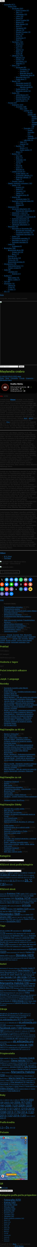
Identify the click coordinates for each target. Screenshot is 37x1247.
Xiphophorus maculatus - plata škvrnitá (17, 789)
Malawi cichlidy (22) (34, 118)
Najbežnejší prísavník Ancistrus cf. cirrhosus (19, 822)
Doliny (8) (19, 54)
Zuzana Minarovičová (8, 1003)
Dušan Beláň (7, 1061)
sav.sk (31, 1038)
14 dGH (31, 873)
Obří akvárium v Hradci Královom (15, 795)
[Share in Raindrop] (30, 580)
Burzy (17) (15, 254)
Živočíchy (16, 635)
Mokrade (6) (20, 170)
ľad (4, 921)
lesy (3, 901)
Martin (25, 901)
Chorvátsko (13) (21, 61)
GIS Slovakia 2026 (10, 725)
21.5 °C (15, 877)
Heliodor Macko (7, 1065)
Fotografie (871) (9, 5)
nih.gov (25, 1034)
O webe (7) (11, 289)
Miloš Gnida (10, 1080)
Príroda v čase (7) (18, 181)
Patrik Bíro (30, 1082)
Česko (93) (15, 93)
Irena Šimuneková (8, 973)
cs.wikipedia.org (10, 1019)
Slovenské (7, 1235)
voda (25, 917)
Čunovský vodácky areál (12, 833)
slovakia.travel (13, 1045)
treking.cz (4, 1047)
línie (9, 901)
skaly (25, 418)
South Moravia (18, 958)
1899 (20, 875)
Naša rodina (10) (13, 278)
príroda (15, 639)
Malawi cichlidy (22, 637)
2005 (9, 1102)
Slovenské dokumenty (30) (21, 209)
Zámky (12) (20, 193)
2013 (14, 1112)
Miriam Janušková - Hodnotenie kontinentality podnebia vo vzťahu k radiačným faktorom (19, 755)
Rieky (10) (19, 52)
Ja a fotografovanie (10, 818)
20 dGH (8, 877)
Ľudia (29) (11, 244)
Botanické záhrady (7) (23, 177)
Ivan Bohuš (20, 972)
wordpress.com (5, 1049)
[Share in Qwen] (7, 594)
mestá (32, 901)
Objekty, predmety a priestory (14, 1218)
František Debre (13, 1063)
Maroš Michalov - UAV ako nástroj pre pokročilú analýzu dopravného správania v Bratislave (20, 770)
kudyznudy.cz (6, 1035)
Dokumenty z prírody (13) (20, 215)
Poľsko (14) (20, 60)
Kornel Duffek (10, 980)
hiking (33, 944)
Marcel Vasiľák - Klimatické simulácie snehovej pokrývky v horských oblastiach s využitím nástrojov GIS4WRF (20, 765)
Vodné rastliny (9, 825)
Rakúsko (11, 909)
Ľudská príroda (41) (18, 172)
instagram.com (25, 1033)
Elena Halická (25, 970)
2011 (21, 1109)
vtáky (30, 917)
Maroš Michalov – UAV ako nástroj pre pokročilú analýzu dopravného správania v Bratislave (20, 698)
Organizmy (32, 637)
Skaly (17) (19, 158)
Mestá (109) (16, 81)
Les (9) (18, 164)
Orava (22, 952)
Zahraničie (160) (17, 56)
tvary (28, 642)
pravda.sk (12, 1038)
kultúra (34, 898)
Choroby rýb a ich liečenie (13, 812)
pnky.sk (3, 1038)
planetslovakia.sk (30, 1036)
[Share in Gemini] (11, 589)
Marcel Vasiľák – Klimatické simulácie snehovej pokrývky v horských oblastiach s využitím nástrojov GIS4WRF (20, 706)
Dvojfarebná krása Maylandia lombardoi (17, 616)
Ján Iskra (14, 1069)
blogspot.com (15, 1015)
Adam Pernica (15, 1058)
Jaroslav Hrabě (16, 1067)
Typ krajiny (9, 1214)
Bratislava (13, 894)
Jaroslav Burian (4, 1067)
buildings (9, 938)
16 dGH (14, 875)
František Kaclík (23, 1063)
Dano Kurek (3, 970)
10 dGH (3, 873)
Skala (2, 295)
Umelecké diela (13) (23, 199)
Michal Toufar (29, 988)
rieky (5, 911)
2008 (2, 600)
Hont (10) (19, 36)
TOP (6, 1233)
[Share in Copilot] (2, 594)
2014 (27, 1112)
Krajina (10, 1202)
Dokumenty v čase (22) (20, 213)
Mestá (7, 1224)
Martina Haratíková (15, 986)
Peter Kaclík (24, 995)
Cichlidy (2, 637)
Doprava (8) (20, 205)
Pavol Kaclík (5, 1084)
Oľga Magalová (15, 995)
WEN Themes (19, 1246)
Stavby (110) (16, 185)
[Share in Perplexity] (21, 589)
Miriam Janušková (20, 1080)
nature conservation (13, 952)
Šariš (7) (19, 40)
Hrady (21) (19, 189)
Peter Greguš (26, 1084)
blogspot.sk (25, 1015)
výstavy (15, 919)
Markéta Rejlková (19, 1076)
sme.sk (26, 1045)
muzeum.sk (17, 1034)
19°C (25, 875)
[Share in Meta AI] (11, 594)
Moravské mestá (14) (23, 91)
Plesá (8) (19, 166)
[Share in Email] (26, 580)
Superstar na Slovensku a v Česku (15, 831)
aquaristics (11, 933)
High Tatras (24, 944)
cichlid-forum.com (17, 1017)
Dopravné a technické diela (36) (23, 201)
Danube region (14, 942)
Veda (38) (7, 270)
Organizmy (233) (17, 105)
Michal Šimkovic (13, 990)
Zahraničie (9, 1216)
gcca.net (18, 1031)
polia (19, 905)
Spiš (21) (19, 26)
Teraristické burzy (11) (15, 266)
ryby (19, 639)
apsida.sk (5, 1015)
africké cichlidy (11, 640)
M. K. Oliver (8, 556)
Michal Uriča (4, 990)
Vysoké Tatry (6, 919)
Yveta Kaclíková (13, 1091)
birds (26, 936)
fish (4, 944)
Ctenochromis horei (10, 631)
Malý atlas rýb (9, 811)
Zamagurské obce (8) (27, 75)
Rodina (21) (8, 276)
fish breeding (14, 944)
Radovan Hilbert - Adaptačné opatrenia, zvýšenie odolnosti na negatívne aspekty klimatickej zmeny (18, 741)
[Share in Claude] (30, 584)
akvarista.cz (16, 1013)
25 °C (13, 880)
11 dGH (10, 873)
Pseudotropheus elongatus (13, 607)
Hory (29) (19, 156)
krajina (23, 898)
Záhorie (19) (20, 30)
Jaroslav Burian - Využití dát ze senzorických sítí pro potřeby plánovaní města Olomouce (19, 759)
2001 (12, 1100)
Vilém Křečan (20, 1001)
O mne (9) (11, 287)
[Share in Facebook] (11, 580)
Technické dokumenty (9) (20, 219)
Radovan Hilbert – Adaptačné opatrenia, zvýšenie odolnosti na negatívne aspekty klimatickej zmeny (18, 721)
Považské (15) (25, 69)
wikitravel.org (25, 1047)
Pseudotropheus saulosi (12, 629)
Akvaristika (28, 635)
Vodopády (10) (21, 160)
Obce (7, 1220)
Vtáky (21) (23, 142)
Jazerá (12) (20, 50)
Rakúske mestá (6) (26, 87)
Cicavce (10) (24, 144)
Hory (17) (19, 48)
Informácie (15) (9, 284)
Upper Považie (12, 960)
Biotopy (7, 1227)
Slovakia (25, 955)
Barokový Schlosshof (11, 695)
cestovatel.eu (4, 1017)
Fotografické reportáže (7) (21, 238)
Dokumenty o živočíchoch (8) (26, 217)
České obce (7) (21, 79)
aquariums (21, 933)
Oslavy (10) (16, 236)
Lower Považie (27, 946)
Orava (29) (19, 18)
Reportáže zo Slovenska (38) (22, 229)
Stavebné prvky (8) (22, 195)
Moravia (3, 949)
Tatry (19, 917)
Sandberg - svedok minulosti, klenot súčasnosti (20, 797)
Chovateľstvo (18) (10, 264)
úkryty (31, 418)
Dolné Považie (16, 896)
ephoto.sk (21, 1025)
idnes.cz (7, 1033)
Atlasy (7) (19, 152)
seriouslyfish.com (6, 1042)
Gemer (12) (19, 34)
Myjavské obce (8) (26, 73)
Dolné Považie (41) (22, 10)
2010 (7, 1109)
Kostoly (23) (20, 187)
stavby (29, 914)
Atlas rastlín (8, 785)
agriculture (17, 931)
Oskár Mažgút (20, 993)
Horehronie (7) (21, 38)
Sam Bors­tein (14, 999)
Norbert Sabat (30, 1080)
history (3, 946)
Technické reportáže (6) (20, 242)
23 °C (20, 877)
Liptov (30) (19, 16)
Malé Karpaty (17, 901)
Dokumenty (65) (13, 207)
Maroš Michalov (29, 1076)
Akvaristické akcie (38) (16, 250)
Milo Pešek (29, 1078)
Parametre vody (9, 850)
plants (4, 956)
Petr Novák (3, 997)
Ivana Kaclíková (20, 1065)
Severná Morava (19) (23, 97)
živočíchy (25, 639)
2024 (33, 1116)
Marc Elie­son (26, 979)
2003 (24, 1100)
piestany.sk (19, 1036)
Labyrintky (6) (28, 140)
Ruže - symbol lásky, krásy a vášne (16, 738)
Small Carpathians (6, 958)
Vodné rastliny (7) (26, 150)
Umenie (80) (16, 197)
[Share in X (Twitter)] (2, 580)
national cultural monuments (20, 949)
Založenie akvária (10, 820)
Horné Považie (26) (22, 20)
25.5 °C (21, 881)
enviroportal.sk (11, 1025)
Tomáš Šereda (6, 1001)
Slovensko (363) (17, 8)
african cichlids (6, 931)
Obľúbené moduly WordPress (14, 800)
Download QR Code (6, 1190)
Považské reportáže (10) (24, 232)
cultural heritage (21, 940)
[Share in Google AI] (7, 589)
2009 (25, 1105)
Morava (3, 903)
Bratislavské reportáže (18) (25, 230)
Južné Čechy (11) (22, 101)
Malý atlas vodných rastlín (13, 852)
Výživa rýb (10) (13, 260)
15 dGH (5, 875)
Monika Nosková (9, 993)
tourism (4, 960)
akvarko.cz (27, 1013)
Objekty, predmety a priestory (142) (20, 183)
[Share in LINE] (11, 584)
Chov (8, 422)
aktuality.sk (5, 1013)
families (32, 942)
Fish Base (7, 558)
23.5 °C (27, 877)
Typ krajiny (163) (17, 42)
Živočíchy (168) (21, 107)
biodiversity (8, 936)
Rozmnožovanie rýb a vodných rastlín (17, 827)
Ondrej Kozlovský (5, 1082)
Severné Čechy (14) (22, 99)
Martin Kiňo (7, 988)
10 (14, 1128)
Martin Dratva (4, 1078)
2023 (29, 1116)
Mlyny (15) (19, 203)
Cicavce (6, 837)
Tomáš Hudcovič (26, 999)
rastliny (23, 909)
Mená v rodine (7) (14, 280)
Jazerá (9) (19, 162)
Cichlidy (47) (28, 111)
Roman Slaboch (26, 997)
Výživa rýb (7, 829)
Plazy (6, 835)
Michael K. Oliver (19, 988)
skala (19, 376)
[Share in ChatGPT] (2, 589)
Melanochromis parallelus (13, 615)
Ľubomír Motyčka (23, 1003)
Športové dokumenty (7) (20, 223)
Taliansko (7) (20, 63)
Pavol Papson (16, 1084)
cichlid (26, 938)
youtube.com (16, 1049)
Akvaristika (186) (10, 248)
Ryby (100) (23, 109)
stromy (5, 917)
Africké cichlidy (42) (32, 114)
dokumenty (4, 896)
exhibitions (24, 942)
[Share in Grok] (16, 589)
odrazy (19, 903)
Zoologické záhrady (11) (24, 175)
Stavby (7, 1222)
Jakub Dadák (32, 1065)
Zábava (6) (11, 285)
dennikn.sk (4, 1022)
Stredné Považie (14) (23, 32)
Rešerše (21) (16, 274)
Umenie (6, 1237)
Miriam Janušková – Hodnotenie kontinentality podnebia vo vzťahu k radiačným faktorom (20, 711)
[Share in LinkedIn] (7, 580)
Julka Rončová (28, 975)
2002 (17, 1100)
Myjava (9, 949)
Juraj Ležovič (7, 1069)
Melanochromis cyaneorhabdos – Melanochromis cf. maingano (15, 627)
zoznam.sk (26, 1049)
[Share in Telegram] (16, 580)
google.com (25, 1031)
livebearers (17, 946)
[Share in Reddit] (2, 584)
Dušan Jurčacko (12, 970)
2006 (20, 1102)
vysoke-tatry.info (14, 1047)
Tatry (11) (19, 12)
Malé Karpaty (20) (22, 24)
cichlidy (2, 640)
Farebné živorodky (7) (32, 137)
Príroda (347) (12, 103)
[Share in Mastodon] (16, 584)
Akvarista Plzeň (9, 791)
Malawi (12, 400)
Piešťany (29, 903)
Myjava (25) (20, 22)
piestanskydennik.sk (8, 1036)
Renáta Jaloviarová (13, 997)
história (26, 896)
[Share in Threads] (21, 584)
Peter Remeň (32, 995)
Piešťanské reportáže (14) (25, 234)
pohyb (13, 905)
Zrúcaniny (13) (21, 191)
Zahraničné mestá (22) (23, 85)
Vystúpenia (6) (17, 246)
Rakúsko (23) (20, 58)
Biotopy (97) (16, 154)
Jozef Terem (15, 975)
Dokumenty (6, 1240)
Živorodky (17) (29, 128)
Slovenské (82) (21, 67)
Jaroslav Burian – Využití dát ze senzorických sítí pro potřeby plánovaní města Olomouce (19, 702)
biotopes (18, 936)
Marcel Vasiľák (6, 1072)
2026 (3, 1118)
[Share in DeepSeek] (26, 589)
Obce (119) (16, 65)
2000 (7, 1100)
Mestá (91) (19, 44)
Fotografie (3, 639)
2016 (19, 1115)
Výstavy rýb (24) (17, 252)
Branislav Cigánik (28, 968)
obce (11, 903)
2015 (6, 1115)
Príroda (9, 635)
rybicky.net (23, 1039)
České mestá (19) (22, 89)
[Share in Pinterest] (26, 584)
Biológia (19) (12, 256)
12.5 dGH (24, 873)
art (28, 933)
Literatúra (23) (13, 272)
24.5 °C (6, 881)
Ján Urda (24, 977)
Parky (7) (19, 179)
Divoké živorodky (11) (31, 132)
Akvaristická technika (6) (16, 262)
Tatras (32, 958)
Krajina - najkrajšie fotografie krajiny (16, 842)
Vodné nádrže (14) (22, 173)
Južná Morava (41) (22, 95)
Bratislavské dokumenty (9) (25, 211)
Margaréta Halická (14, 983)
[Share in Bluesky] (7, 584)
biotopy (3, 894)
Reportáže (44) (13, 227)
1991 (2, 1100)
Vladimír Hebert (24, 1089)
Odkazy (3, 553)
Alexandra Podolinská (15, 968)
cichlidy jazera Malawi (24, 640)
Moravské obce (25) (23, 77)
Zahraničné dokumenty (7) (21, 225)
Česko (28, 919)
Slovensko (10, 914)
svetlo (14, 917)
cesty (25, 894)
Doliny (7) (19, 168)
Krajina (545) (12, 6)
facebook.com (11, 1028)
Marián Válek (10, 1076)
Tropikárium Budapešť (11, 782)
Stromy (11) (24, 148)
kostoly (9, 898)
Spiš (23, 914)
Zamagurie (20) (21, 28)
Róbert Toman (5, 999)
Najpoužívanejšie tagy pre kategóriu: (12, 869)
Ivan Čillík (28, 972)
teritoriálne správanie (18, 642)
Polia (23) (19, 46)
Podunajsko (5, 905)
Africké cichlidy (11, 637)
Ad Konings (4, 968)
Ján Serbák (8, 977)
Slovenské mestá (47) (23, 83)
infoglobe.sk (15, 1033)
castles (18, 938)
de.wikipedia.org (28, 1020)
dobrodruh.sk (13, 1022)
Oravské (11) (24, 71)
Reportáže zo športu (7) (20, 240)
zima (21, 919)
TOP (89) (7, 282)
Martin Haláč (29, 986)
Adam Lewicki (5, 1058)
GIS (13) (7, 291)
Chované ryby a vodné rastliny (14, 809)
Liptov (9, 946)
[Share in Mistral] (30, 589)
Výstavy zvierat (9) (14, 268)
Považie (11, 955)
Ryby (21, 635)
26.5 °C (9, 884)
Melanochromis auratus (12, 609)
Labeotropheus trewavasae (13, 624)
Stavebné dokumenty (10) (21, 221)
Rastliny (6, 783)
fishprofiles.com (9, 1031)
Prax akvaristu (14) (14, 258)
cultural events (9, 940)
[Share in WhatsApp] (21, 580)
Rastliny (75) (20, 146)
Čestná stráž (8, 793)
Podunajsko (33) (21, 14)
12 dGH (16, 873)
